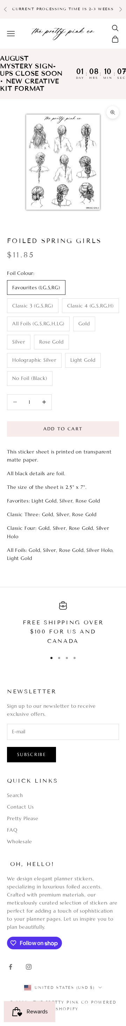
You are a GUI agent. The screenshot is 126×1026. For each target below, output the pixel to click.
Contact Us (20, 807)
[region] (63, 623)
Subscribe (31, 754)
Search (15, 795)
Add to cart (63, 429)
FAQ (12, 830)
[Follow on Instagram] (28, 966)
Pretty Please (22, 818)
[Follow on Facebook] (10, 966)
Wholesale (19, 841)
